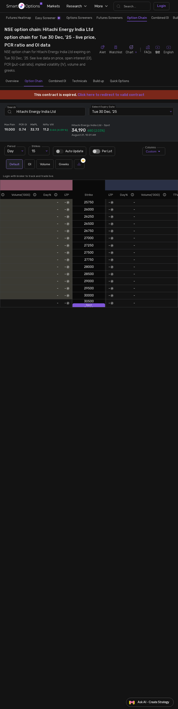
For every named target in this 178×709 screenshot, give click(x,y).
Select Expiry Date (103, 106)
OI (29, 164)
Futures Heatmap (18, 18)
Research (74, 6)
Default (14, 164)
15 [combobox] (33, 151)
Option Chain (137, 18)
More (98, 6)
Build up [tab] (98, 81)
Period (11, 146)
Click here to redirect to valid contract (111, 95)
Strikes (36, 146)
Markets (53, 6)
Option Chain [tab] (34, 81)
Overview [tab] (12, 81)
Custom (151, 150)
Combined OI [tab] (57, 81)
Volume (45, 164)
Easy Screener (45, 18)
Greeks (64, 164)
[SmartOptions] (24, 6)
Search (11, 107)
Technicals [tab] (79, 81)
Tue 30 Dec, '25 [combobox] (104, 112)
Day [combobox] (10, 151)
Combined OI (160, 18)
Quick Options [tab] (119, 81)
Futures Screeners (110, 18)
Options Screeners (79, 18)
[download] (79, 164)
